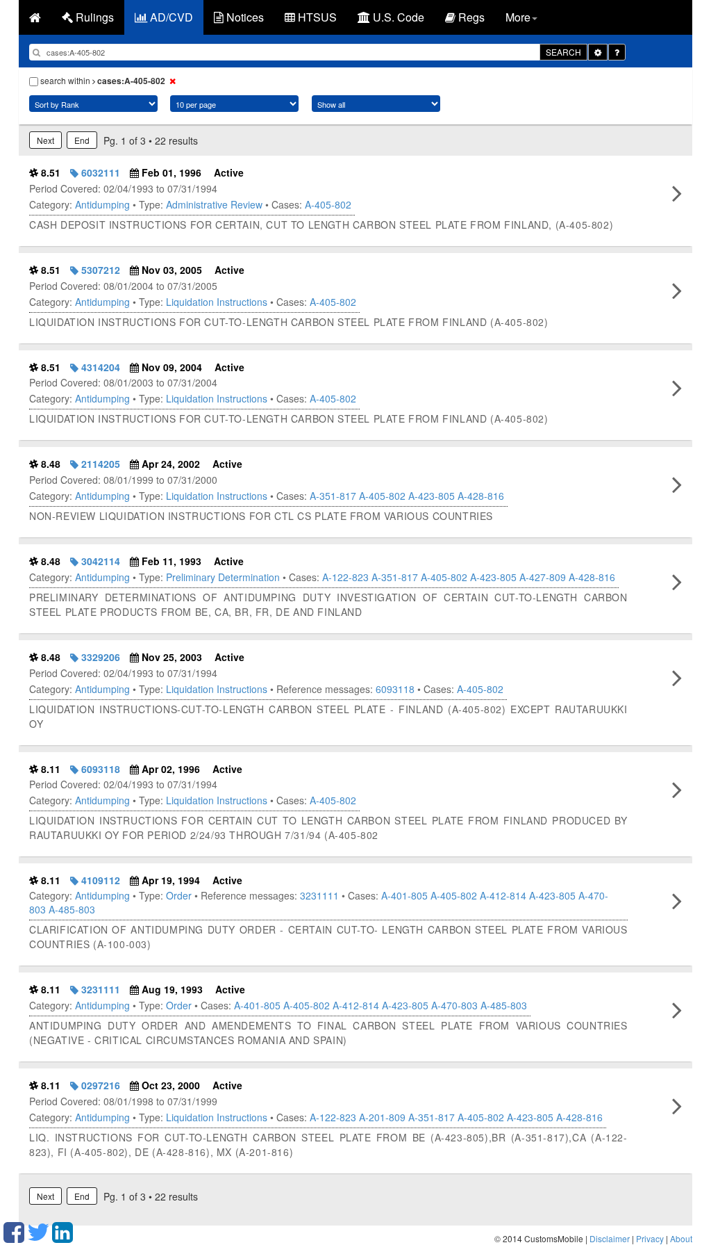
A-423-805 (431, 496)
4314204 (99, 367)
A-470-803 (454, 1005)
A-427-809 (542, 577)
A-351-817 (333, 496)
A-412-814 (503, 895)
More (517, 17)
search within (101, 80)
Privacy (650, 1238)
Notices (244, 17)
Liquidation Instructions (216, 302)
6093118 (395, 689)
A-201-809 (382, 1117)
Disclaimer (609, 1238)
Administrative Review (214, 204)
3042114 (99, 561)
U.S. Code (397, 17)
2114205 (99, 464)
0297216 (99, 1085)
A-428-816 (481, 496)
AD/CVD (170, 17)
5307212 (99, 270)
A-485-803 (72, 909)
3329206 (99, 657)
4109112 (99, 880)
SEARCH (563, 52)
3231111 (319, 895)
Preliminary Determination (223, 577)
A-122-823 (345, 577)
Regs (470, 17)
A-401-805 (404, 895)
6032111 (99, 172)
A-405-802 (328, 204)
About (681, 1238)
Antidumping (102, 204)
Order (179, 895)
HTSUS (316, 17)
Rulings (93, 17)
